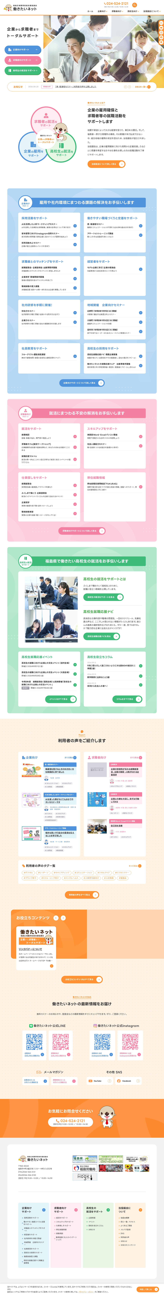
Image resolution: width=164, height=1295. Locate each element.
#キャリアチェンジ (61, 872)
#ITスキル (28, 872)
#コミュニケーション (83, 872)
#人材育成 (109, 878)
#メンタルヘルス (71, 878)
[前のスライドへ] (55, 917)
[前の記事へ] (125, 86)
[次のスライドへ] (63, 917)
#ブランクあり (30, 878)
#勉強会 (122, 878)
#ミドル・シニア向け (50, 878)
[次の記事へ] (129, 86)
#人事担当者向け (91, 878)
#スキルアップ (103, 872)
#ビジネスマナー (122, 872)
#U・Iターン (43, 872)
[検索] (134, 5)
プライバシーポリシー (87, 1292)
